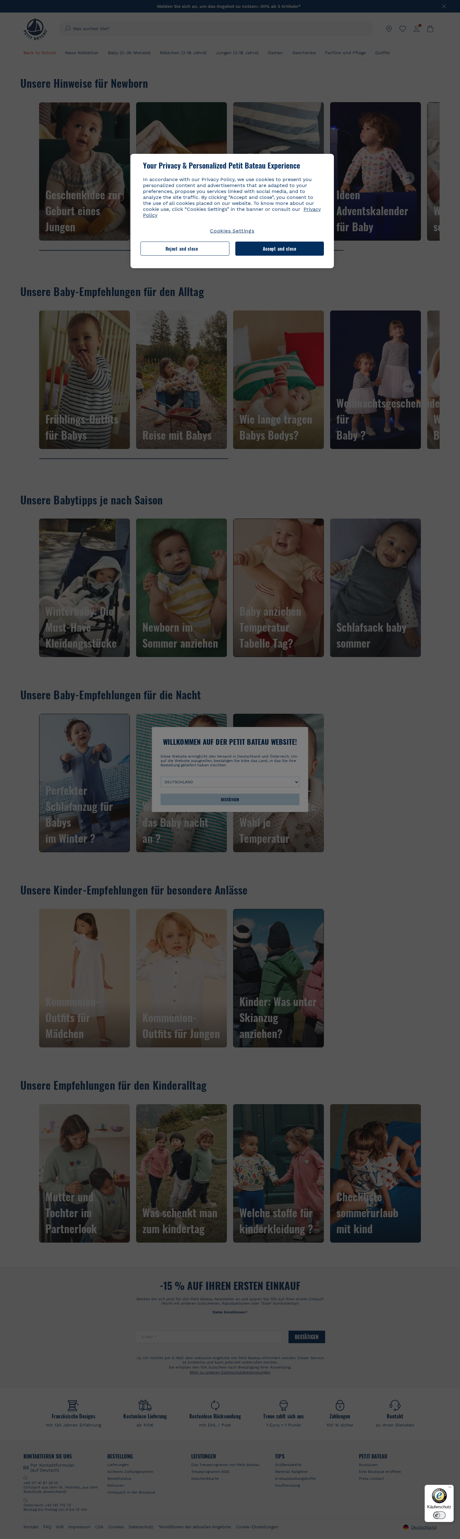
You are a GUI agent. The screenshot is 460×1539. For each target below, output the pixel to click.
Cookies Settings (232, 231)
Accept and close (279, 248)
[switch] (439, 1515)
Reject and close (182, 248)
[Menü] (450, 1488)
